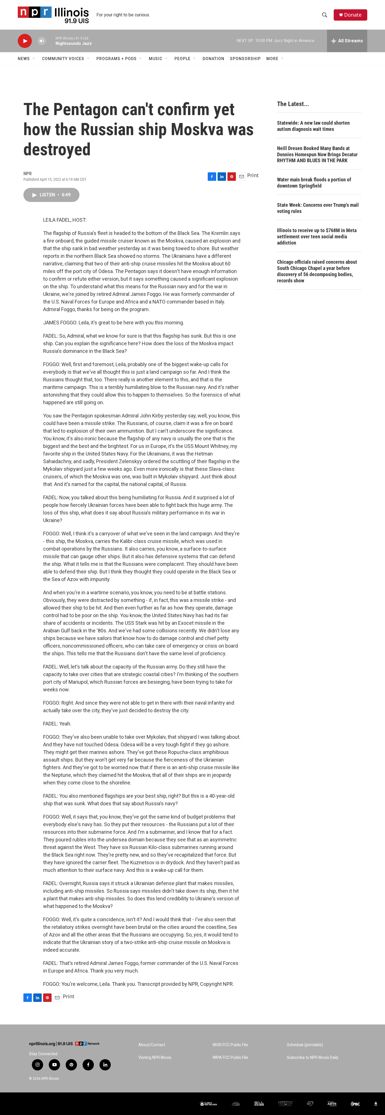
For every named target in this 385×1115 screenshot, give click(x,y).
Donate (353, 15)
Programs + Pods (116, 58)
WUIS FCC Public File (230, 1045)
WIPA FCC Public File (230, 1057)
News (24, 58)
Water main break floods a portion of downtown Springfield (314, 183)
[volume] (42, 41)
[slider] (51, 41)
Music (155, 58)
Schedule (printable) (305, 1045)
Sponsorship (245, 58)
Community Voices (63, 58)
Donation (213, 58)
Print (253, 175)
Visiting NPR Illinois (154, 1057)
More (272, 58)
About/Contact (151, 1045)
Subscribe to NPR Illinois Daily (312, 1057)
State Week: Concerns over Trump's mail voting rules (318, 208)
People (182, 58)
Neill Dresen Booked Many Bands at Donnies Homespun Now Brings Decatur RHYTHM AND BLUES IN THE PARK (317, 154)
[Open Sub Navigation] (34, 58)
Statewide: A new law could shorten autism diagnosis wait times (313, 126)
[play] (24, 41)
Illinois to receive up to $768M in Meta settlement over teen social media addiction (317, 236)
